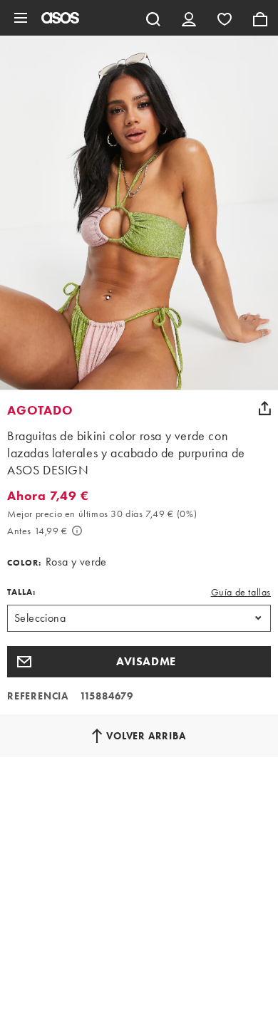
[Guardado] (224, 18)
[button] (139, 661)
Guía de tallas (241, 591)
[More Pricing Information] (77, 530)
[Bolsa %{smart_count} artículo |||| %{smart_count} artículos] (260, 18)
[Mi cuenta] (189, 18)
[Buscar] (153, 18)
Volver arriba (145, 735)
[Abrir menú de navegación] (20, 18)
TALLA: (21, 592)
